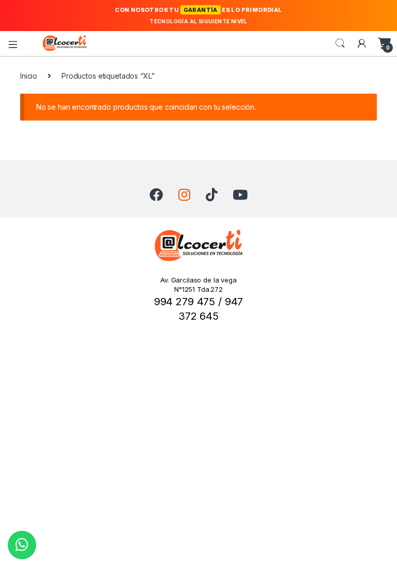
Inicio (28, 75)
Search (340, 43)
